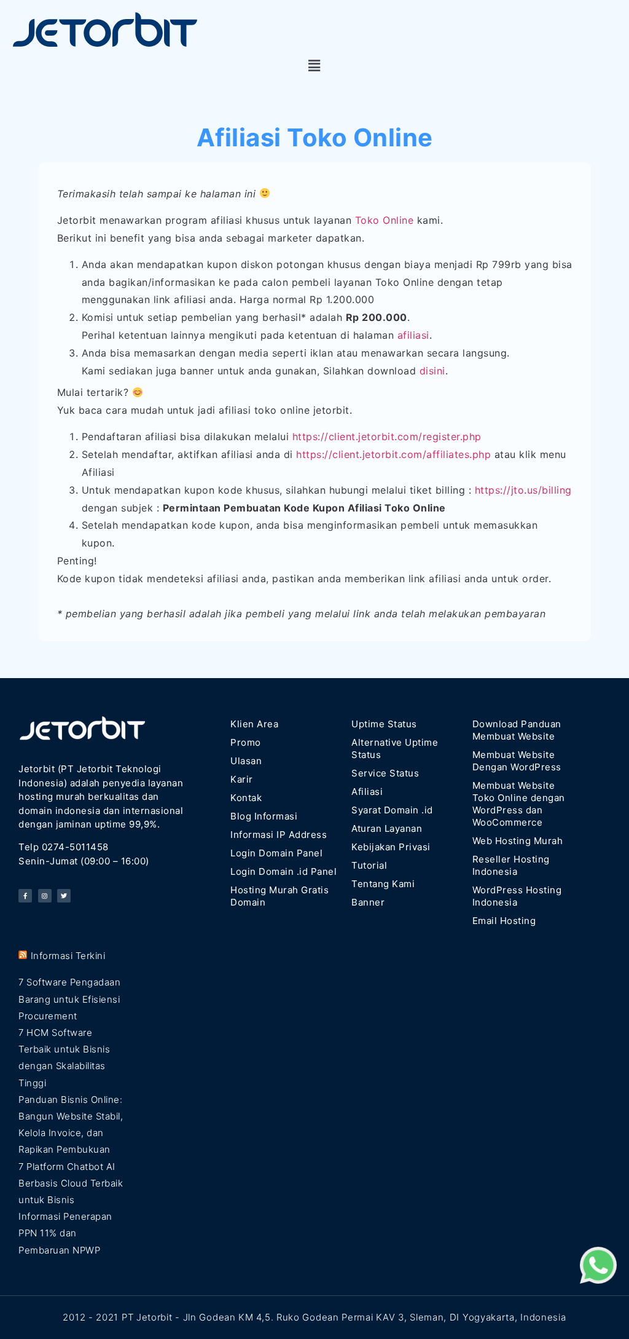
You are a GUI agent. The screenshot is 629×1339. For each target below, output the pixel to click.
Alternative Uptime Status (394, 748)
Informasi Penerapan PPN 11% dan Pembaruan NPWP (65, 1233)
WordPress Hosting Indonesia (517, 896)
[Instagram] (45, 896)
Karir (241, 779)
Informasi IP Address (278, 834)
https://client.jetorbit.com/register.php (387, 436)
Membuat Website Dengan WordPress (516, 761)
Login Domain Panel (276, 853)
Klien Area (254, 724)
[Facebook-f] (25, 896)
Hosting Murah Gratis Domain (279, 896)
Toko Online (384, 220)
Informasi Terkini (68, 956)
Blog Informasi (263, 816)
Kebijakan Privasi (391, 847)
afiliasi (413, 335)
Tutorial (369, 865)
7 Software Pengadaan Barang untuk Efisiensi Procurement (69, 998)
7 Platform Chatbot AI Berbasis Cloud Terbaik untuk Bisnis (70, 1183)
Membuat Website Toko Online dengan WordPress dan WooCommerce (518, 804)
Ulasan (246, 761)
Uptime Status (384, 724)
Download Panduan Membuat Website (516, 730)
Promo (245, 742)
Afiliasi (367, 791)
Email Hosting (504, 920)
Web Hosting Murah (517, 841)
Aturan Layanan (386, 828)
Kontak (246, 798)
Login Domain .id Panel (283, 871)
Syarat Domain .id (392, 810)
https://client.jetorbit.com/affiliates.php (393, 454)
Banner (368, 902)
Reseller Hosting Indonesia (511, 865)
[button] (314, 66)
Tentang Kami (383, 884)
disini (432, 371)
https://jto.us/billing (523, 490)
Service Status (385, 773)
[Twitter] (64, 896)
